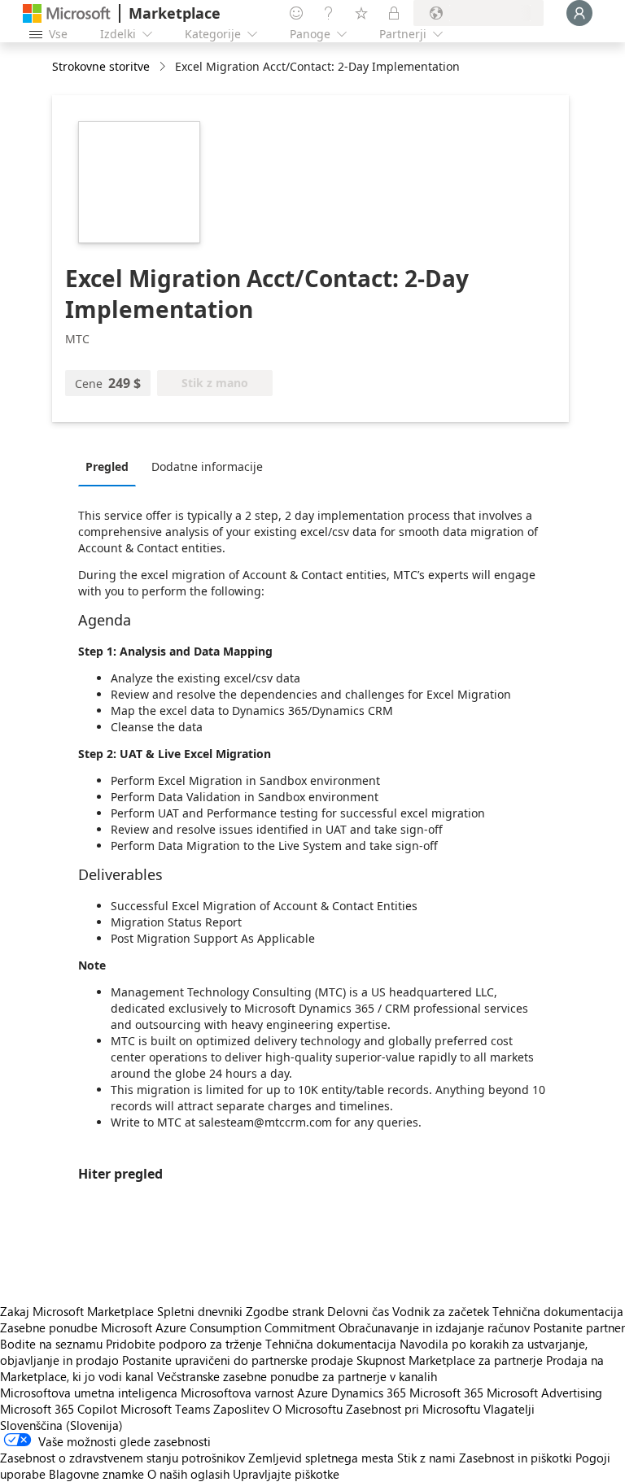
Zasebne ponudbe (49, 1327)
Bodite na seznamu (51, 1344)
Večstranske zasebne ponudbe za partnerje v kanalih (297, 1376)
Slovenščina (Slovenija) (61, 1425)
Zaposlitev (241, 1409)
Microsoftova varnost (237, 1392)
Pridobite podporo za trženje (184, 1344)
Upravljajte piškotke (286, 1474)
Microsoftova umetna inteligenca (88, 1392)
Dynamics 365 (368, 1392)
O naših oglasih (188, 1474)
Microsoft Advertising (544, 1392)
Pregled (107, 466)
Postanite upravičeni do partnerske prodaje (237, 1360)
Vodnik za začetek (440, 1311)
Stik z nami (426, 1457)
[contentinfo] (164, 67)
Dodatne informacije (207, 466)
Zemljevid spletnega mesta (321, 1457)
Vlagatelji (509, 1409)
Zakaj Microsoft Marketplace (77, 1311)
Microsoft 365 (446, 1392)
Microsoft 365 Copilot (58, 1409)
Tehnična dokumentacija (557, 1311)
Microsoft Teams (165, 1409)
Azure (312, 1392)
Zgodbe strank (285, 1311)
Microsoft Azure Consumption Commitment (220, 1327)
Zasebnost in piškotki (515, 1457)
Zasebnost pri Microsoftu (413, 1409)
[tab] (111, 466)
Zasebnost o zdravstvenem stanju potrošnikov (122, 1457)
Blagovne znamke (96, 1474)
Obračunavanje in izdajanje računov (434, 1327)
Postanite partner (579, 1327)
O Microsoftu (308, 1409)
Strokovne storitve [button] (101, 66)
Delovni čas (358, 1311)
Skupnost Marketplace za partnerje (449, 1360)
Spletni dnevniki (200, 1311)
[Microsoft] (67, 13)
